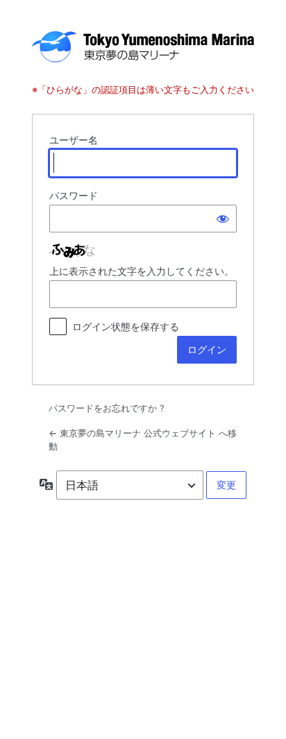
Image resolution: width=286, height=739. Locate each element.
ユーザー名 (73, 140)
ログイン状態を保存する (125, 326)
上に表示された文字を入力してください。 (141, 271)
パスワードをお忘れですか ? (107, 408)
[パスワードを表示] (223, 218)
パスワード (73, 195)
